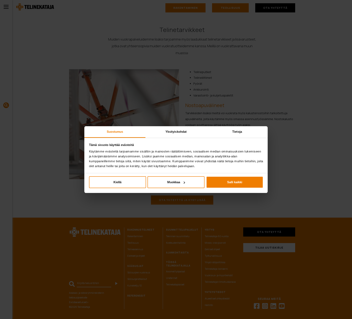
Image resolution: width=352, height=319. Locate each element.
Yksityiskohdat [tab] (176, 131)
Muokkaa (173, 182)
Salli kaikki (234, 182)
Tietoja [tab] (237, 131)
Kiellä (117, 182)
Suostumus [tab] (115, 131)
